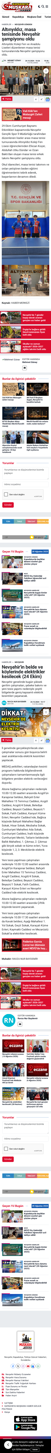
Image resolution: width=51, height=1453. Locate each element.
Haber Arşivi (11, 1395)
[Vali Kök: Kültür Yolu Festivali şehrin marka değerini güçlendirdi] (38, 1045)
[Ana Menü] (47, 6)
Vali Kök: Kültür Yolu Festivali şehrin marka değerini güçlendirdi (36, 1056)
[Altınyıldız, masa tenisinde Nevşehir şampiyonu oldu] (25, 81)
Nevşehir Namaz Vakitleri (17, 1380)
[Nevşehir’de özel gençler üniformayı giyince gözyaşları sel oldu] (38, 1093)
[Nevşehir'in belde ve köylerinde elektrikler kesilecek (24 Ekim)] (25, 722)
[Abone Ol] (47, 99)
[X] (18, 1366)
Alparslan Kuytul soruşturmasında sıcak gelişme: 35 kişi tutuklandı (12, 448)
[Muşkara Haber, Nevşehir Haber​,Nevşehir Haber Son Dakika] (17, 7)
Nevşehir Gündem (23, 24)
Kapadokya (18, 16)
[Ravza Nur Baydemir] (8, 1020)
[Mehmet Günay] (11, 359)
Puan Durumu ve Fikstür (16, 1386)
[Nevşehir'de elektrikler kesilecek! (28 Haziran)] (13, 1093)
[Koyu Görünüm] (39, 6)
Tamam (35, 1450)
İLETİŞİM (8, 1403)
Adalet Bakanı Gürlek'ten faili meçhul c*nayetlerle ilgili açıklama (37, 447)
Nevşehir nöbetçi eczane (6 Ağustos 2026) (37, 1079)
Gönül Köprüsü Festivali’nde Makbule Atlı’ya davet (11, 1080)
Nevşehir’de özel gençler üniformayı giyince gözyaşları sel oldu (37, 1104)
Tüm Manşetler (12, 1389)
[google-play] (25, 1427)
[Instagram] (23, 1366)
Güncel (5, 16)
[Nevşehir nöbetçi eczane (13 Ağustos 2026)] (13, 1045)
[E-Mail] (24, 368)
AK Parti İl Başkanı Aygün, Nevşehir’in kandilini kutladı (35, 399)
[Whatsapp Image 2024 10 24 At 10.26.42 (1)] (25, 222)
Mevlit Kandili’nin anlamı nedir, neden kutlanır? (37, 422)
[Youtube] (28, 1366)
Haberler (6, 24)
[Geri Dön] (8, 1445)
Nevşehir (19, 662)
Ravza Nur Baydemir (28, 1018)
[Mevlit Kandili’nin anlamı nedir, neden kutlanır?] (38, 413)
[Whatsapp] (38, 1366)
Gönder (8, 504)
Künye (7, 1412)
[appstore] (25, 1419)
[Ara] (42, 6)
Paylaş (8, 99)
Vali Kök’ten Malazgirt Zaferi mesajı (11, 398)
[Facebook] (13, 1366)
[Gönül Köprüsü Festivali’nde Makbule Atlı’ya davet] (13, 1069)
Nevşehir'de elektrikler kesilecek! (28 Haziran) (12, 1103)
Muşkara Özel (34, 16)
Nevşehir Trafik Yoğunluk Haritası (21, 1383)
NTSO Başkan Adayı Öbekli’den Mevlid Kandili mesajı (13, 423)
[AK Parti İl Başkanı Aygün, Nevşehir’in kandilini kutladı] (38, 389)
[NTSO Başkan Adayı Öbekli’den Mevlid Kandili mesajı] (13, 413)
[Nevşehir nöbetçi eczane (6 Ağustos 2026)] (38, 1069)
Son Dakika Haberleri (15, 1392)
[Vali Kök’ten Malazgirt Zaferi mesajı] (13, 389)
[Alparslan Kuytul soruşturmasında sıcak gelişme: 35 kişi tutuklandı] (13, 437)
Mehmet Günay (29, 362)
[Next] (33, 1366)
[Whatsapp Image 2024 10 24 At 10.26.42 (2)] (25, 280)
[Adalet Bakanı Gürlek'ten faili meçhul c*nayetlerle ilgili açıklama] (38, 437)
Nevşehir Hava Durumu (16, 1377)
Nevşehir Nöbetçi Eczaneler (18, 1374)
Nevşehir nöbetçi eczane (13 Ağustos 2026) (13, 1055)
